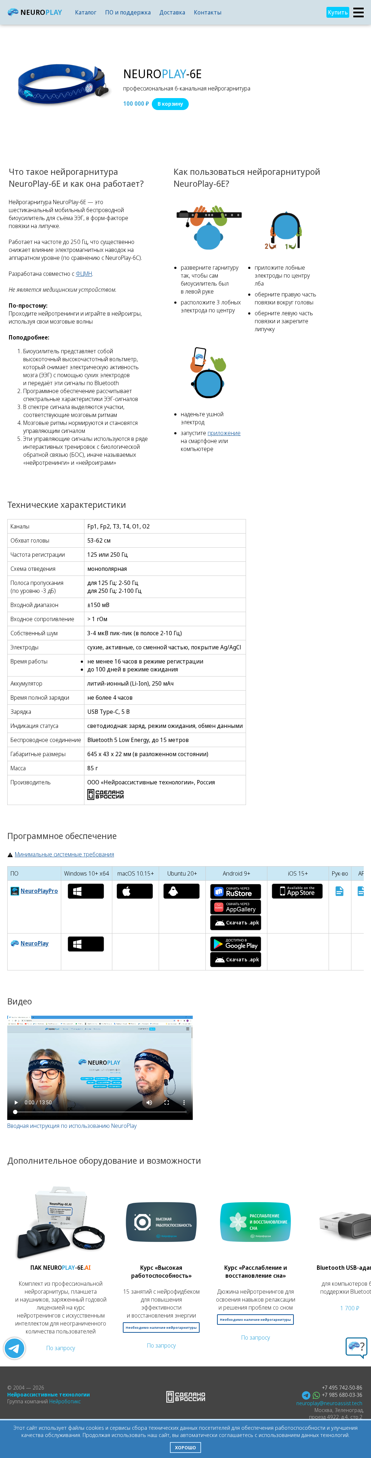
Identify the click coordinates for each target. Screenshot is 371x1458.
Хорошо (185, 1447)
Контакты (207, 12)
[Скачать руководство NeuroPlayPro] (339, 891)
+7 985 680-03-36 (342, 1394)
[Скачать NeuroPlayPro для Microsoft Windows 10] (86, 891)
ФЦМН (84, 274)
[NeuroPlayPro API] (361, 891)
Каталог (85, 12)
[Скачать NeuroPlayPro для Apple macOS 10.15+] (135, 891)
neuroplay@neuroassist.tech (329, 1403)
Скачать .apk (242, 922)
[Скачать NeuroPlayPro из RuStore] (235, 891)
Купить (338, 12)
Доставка (172, 12)
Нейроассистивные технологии (48, 1394)
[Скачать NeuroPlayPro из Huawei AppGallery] (235, 907)
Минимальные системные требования (64, 854)
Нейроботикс (65, 1401)
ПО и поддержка (128, 12)
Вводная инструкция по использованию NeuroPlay (72, 1126)
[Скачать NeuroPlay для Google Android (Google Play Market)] (235, 944)
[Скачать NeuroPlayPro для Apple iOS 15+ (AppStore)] (297, 891)
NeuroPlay (35, 943)
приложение (224, 433)
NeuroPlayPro (39, 891)
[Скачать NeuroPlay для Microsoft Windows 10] (86, 944)
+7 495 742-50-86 (342, 1387)
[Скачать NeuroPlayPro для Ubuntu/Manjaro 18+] (181, 891)
